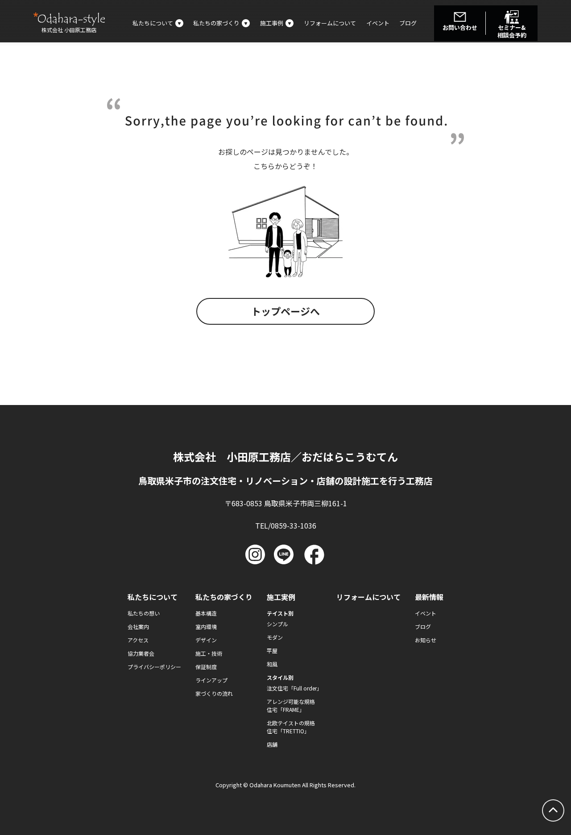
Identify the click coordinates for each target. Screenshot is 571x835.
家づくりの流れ (214, 693)
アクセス (138, 640)
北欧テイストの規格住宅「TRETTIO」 (291, 727)
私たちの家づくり (223, 596)
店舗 (272, 744)
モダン (275, 637)
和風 (272, 664)
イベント (377, 23)
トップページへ (285, 311)
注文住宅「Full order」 (294, 688)
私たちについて (153, 596)
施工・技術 (208, 653)
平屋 (272, 650)
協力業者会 (141, 653)
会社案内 (138, 626)
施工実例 (281, 596)
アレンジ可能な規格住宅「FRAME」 (291, 705)
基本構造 (206, 613)
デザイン (206, 640)
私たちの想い (144, 613)
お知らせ (425, 640)
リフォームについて (330, 23)
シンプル (277, 624)
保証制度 (206, 666)
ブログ (408, 23)
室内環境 (206, 626)
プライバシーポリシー (154, 666)
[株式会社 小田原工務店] (69, 19)
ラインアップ (211, 680)
